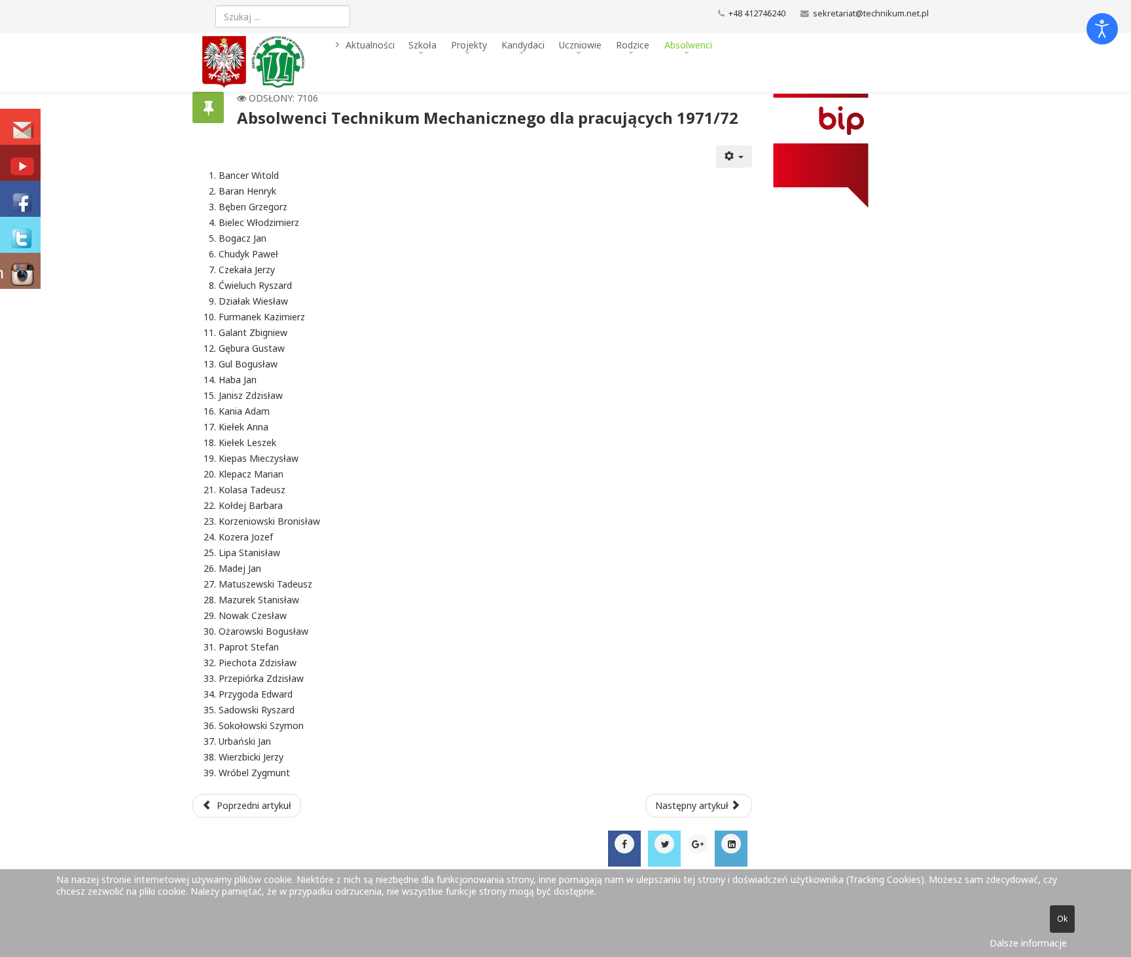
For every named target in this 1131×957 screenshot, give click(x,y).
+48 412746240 (756, 13)
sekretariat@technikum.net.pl (871, 13)
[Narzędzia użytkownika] (734, 156)
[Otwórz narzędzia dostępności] (1102, 29)
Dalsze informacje (1028, 943)
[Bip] (845, 151)
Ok (1062, 918)
